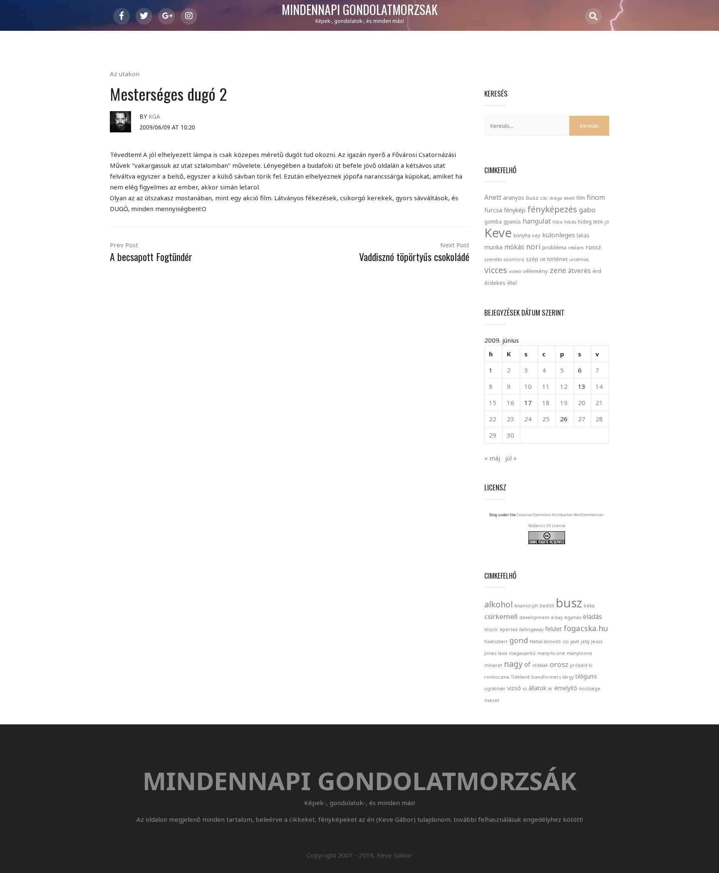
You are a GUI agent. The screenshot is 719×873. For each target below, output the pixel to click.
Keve (498, 232)
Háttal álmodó (545, 641)
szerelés (493, 259)
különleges (558, 235)
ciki (544, 198)
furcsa (493, 210)
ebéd (569, 198)
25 (546, 419)
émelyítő (565, 688)
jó (607, 222)
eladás (592, 616)
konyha (522, 235)
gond (518, 640)
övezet (491, 700)
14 (599, 386)
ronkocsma (496, 677)
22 (492, 419)
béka (589, 606)
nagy (513, 663)
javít (574, 641)
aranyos (513, 197)
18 (546, 402)
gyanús (512, 221)
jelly (585, 641)
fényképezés (552, 209)
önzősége (589, 688)
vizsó (514, 688)
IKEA (598, 222)
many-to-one (551, 653)
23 (510, 419)
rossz (593, 247)
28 (599, 419)
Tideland (520, 677)
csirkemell (501, 616)
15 (492, 402)
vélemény (535, 271)
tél (542, 259)
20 (581, 402)
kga (154, 116)
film (580, 197)
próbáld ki (581, 665)
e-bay (557, 617)
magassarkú (522, 653)
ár (550, 688)
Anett (492, 197)
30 (510, 435)
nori (533, 246)
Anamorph (526, 606)
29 (492, 435)
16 (510, 402)
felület (553, 629)
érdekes (495, 282)
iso (566, 641)
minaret (493, 665)
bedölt (547, 606)
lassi (502, 653)
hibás (570, 222)
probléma (554, 247)
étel (512, 282)
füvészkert (496, 641)
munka (493, 247)
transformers (546, 677)
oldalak (540, 665)
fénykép (515, 210)
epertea (509, 629)
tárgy (568, 677)
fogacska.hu (585, 628)
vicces (495, 270)
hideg (585, 221)
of (527, 664)
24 (528, 419)
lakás (583, 235)
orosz (559, 664)
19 (564, 402)
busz (532, 197)
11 (546, 386)
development (534, 617)
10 (528, 386)
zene (558, 270)
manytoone (579, 653)
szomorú (513, 259)
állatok (537, 688)
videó (515, 271)
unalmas (579, 259)
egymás (572, 617)
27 (581, 419)
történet (557, 259)
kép (536, 236)
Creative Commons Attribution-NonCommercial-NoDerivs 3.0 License (560, 520)
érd (597, 271)
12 (564, 386)
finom (596, 197)
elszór (491, 629)
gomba (493, 221)
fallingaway (531, 629)
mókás (514, 246)
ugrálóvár (495, 688)
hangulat (537, 221)
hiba (558, 222)
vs (525, 688)
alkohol (498, 604)
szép (532, 259)
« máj (492, 458)
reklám (576, 247)
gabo (587, 209)
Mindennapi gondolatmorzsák (360, 10)
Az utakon (124, 74)
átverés (579, 270)
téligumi (586, 676)
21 (599, 402)
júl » (511, 458)
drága (555, 198)
